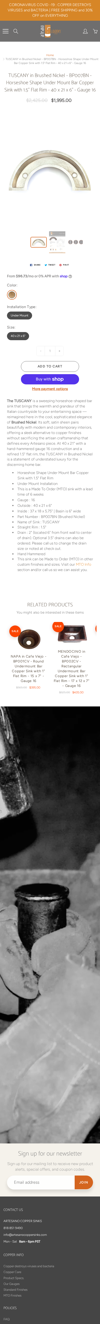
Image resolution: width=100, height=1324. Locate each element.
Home (50, 55)
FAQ (6, 1319)
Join (83, 1182)
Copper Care (12, 1272)
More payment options (50, 389)
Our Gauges (11, 1284)
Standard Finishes (15, 1289)
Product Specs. (13, 1278)
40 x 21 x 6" (18, 336)
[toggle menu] (5, 31)
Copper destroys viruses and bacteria (28, 1266)
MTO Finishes (12, 1295)
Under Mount (19, 315)
